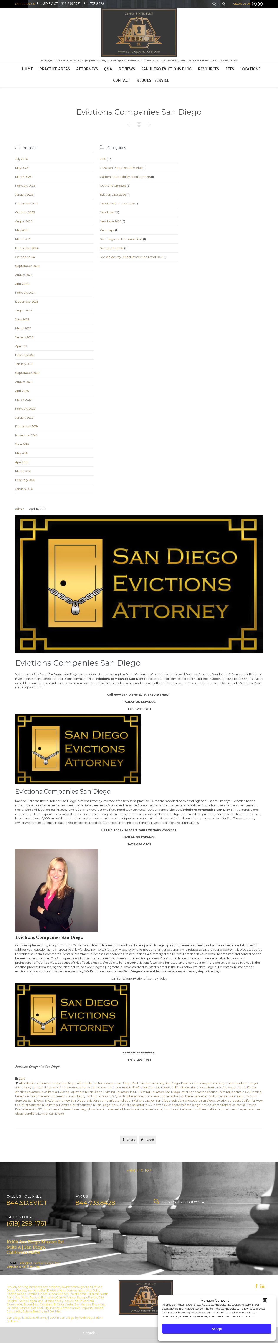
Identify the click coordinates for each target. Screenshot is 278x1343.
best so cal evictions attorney (100, 1087)
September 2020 (27, 373)
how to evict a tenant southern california (192, 1109)
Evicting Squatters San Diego (159, 1091)
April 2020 (22, 390)
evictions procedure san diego (193, 1100)
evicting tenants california (199, 1091)
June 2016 (22, 444)
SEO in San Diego (62, 1317)
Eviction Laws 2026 (113, 194)
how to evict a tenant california (223, 1105)
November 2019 (26, 435)
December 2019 (26, 426)
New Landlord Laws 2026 (117, 203)
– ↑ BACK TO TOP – (139, 1170)
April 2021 (21, 346)
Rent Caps (107, 230)
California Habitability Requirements (125, 176)
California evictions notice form (193, 1087)
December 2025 (26, 203)
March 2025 (23, 239)
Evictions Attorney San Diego (64, 1100)
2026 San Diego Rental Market (121, 167)
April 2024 (22, 283)
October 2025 (25, 212)
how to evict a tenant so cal (143, 1109)
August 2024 (23, 274)
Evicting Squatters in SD (120, 1091)
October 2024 (25, 257)
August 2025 (23, 221)
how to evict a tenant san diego (66, 1109)
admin (19, 509)
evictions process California (235, 1100)
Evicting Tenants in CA (234, 1091)
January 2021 (24, 364)
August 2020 (24, 381)
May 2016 (21, 453)
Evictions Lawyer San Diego (151, 1100)
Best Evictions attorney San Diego (156, 1083)
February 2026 (25, 185)
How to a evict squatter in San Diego (85, 1105)
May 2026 (21, 167)
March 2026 (23, 176)
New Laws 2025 (110, 221)
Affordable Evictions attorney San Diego (47, 1083)
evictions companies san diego (108, 1100)
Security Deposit (112, 248)
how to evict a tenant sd (106, 1109)
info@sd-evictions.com (37, 1263)
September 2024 (27, 266)
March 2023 (23, 328)
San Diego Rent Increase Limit (121, 239)
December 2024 (26, 248)
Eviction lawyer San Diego (226, 1096)
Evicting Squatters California (236, 1087)
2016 (103, 159)
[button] (265, 1300)
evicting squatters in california (36, 1091)
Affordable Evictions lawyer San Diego (104, 1083)
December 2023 (26, 301)
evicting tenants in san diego (64, 1096)
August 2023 (23, 310)
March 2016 (23, 471)
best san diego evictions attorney (54, 1087)
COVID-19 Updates (113, 185)
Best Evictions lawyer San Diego (203, 1083)
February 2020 (25, 408)
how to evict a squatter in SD (132, 1105)
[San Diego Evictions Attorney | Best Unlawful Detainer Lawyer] (139, 32)
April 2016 (21, 462)
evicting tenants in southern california (180, 1096)
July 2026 (21, 159)
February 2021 (25, 355)
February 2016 (25, 480)
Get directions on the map (34, 1264)
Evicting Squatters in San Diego (80, 1091)
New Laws (107, 212)
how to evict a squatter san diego (177, 1105)
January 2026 (24, 194)
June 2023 (22, 319)
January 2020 (24, 417)
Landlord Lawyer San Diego (44, 1113)
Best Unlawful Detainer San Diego (146, 1087)
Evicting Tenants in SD (101, 1096)
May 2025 (21, 230)
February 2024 (25, 292)
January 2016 (24, 489)
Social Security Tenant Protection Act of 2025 (131, 257)
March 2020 (23, 399)
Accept (217, 1329)
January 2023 (24, 337)
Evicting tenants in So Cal (135, 1096)
